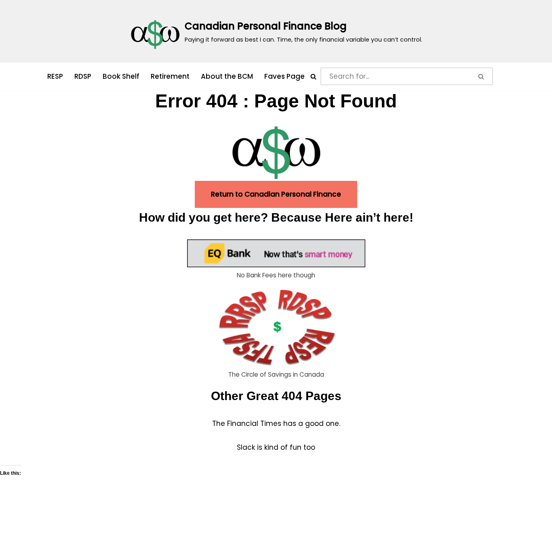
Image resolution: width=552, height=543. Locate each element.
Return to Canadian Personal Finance (276, 194)
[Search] (313, 76)
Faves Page (284, 76)
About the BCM (227, 76)
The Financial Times (246, 423)
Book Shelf (121, 76)
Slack (247, 447)
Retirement (170, 76)
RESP (55, 76)
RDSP (82, 76)
